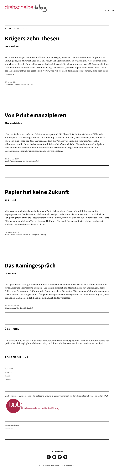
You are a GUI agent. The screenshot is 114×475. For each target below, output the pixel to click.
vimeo (7, 376)
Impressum (9, 428)
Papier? (24, 84)
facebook (9, 369)
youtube (8, 372)
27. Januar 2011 (10, 82)
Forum (17, 84)
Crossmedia (9, 84)
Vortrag (31, 84)
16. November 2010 (11, 159)
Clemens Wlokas (13, 123)
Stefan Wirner (12, 46)
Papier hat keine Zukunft (37, 192)
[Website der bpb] (32, 414)
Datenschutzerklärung (12, 425)
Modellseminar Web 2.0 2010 (21, 161)
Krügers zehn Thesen (32, 38)
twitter (8, 379)
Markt (7, 161)
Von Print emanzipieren (35, 115)
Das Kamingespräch (30, 265)
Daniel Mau (10, 199)
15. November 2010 (11, 232)
